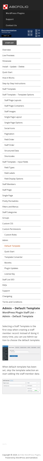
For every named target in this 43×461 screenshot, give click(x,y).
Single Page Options (13, 122)
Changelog (7, 296)
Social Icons (9, 128)
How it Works (8, 77)
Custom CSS (7, 223)
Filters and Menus (10, 206)
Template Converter (13, 257)
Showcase (6, 61)
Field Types (9, 167)
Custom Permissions (11, 229)
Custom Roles (10, 234)
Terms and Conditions (12, 302)
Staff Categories (9, 212)
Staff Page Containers (14, 105)
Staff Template (9, 89)
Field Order (9, 139)
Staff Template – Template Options (18, 94)
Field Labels (9, 173)
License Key (9, 274)
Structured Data (11, 150)
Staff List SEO (8, 279)
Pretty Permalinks (10, 201)
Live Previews (8, 55)
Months (7, 262)
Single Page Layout (13, 117)
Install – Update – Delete (13, 66)
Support (10, 19)
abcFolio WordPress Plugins (29, 455)
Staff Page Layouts (12, 100)
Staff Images (10, 111)
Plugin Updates (11, 268)
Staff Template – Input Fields (15, 162)
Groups (5, 218)
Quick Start (7, 72)
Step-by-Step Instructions (13, 83)
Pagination (9, 134)
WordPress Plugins (15, 13)
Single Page (7, 195)
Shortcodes (9, 156)
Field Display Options (13, 178)
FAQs (4, 285)
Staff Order (9, 145)
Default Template (12, 246)
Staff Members (9, 184)
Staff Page (7, 190)
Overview (6, 49)
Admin (5, 240)
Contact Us (11, 25)
